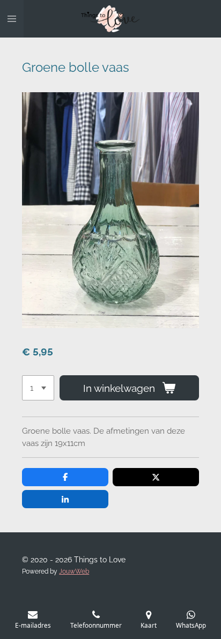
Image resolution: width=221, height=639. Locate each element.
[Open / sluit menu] (12, 19)
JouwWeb (74, 571)
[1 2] (38, 387)
